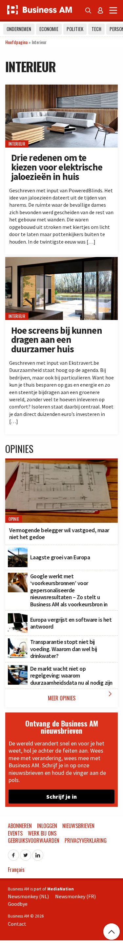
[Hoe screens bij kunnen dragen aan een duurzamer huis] (61, 260)
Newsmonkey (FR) (75, 896)
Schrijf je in (61, 796)
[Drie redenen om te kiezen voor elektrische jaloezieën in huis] (61, 88)
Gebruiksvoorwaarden (33, 840)
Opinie (14, 519)
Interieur (17, 144)
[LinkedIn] (37, 853)
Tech (96, 28)
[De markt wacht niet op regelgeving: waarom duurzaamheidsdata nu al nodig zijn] (18, 668)
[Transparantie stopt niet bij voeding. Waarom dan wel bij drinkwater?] (18, 642)
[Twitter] (25, 853)
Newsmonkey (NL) (28, 896)
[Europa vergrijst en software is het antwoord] (18, 616)
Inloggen (47, 826)
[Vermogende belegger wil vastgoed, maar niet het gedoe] (61, 463)
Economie (48, 28)
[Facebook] (13, 853)
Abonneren (20, 826)
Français (16, 869)
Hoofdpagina (16, 42)
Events (15, 833)
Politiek (75, 28)
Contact (17, 923)
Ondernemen (19, 28)
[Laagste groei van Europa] (18, 551)
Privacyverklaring (86, 840)
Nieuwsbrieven (78, 826)
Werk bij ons (42, 833)
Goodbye (18, 904)
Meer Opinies (81, 696)
